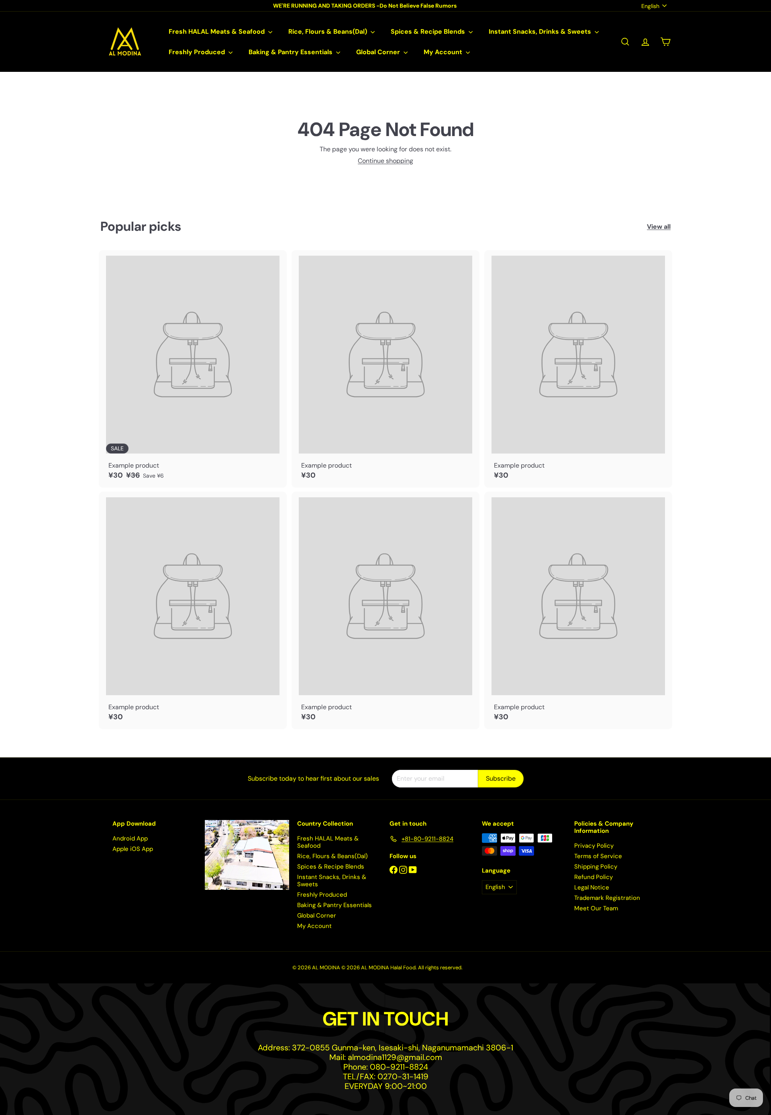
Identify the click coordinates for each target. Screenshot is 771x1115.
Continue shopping (385, 161)
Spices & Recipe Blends (429, 31)
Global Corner (379, 52)
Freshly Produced (197, 52)
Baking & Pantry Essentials (291, 52)
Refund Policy (593, 877)
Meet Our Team (596, 908)
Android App (130, 838)
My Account (444, 52)
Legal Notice (591, 887)
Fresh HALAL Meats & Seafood (217, 31)
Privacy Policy (594, 846)
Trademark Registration (607, 898)
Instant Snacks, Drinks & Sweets (541, 31)
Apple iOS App (132, 849)
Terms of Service (598, 856)
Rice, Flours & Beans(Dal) (328, 31)
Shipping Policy (595, 867)
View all (659, 226)
